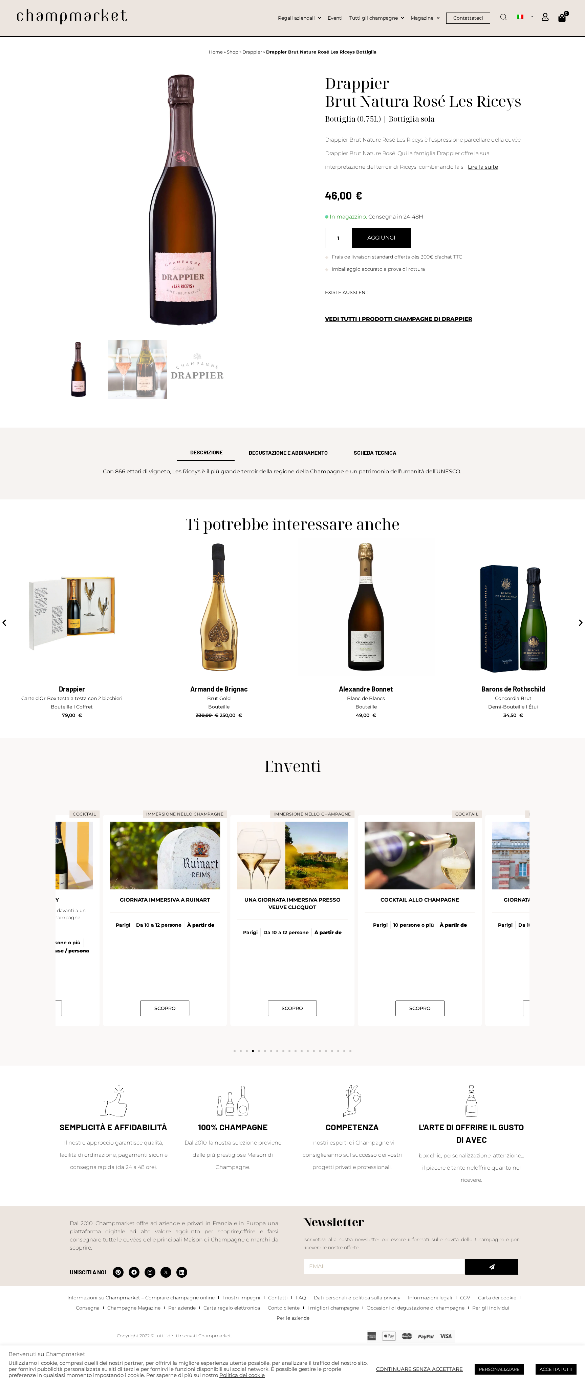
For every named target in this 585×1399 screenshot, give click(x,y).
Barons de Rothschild (513, 689)
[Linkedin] (181, 1272)
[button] (4, 623)
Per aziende (182, 1308)
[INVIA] (492, 1267)
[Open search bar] (503, 15)
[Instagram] (150, 1272)
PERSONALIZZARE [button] (499, 1369)
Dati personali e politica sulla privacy (357, 1298)
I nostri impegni (241, 1298)
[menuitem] (525, 16)
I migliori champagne (333, 1308)
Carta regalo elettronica (231, 1308)
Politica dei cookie (242, 1375)
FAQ (301, 1298)
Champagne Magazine (133, 1308)
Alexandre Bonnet (366, 689)
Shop (232, 52)
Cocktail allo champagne (420, 900)
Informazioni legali (430, 1298)
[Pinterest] (118, 1272)
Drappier (252, 52)
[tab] (206, 453)
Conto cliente (284, 1308)
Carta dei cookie (497, 1298)
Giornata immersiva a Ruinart (165, 900)
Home (216, 52)
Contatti (278, 1298)
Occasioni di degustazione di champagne (415, 1308)
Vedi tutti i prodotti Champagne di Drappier (398, 319)
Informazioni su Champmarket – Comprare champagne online (141, 1298)
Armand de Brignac (219, 689)
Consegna (88, 1308)
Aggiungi (381, 237)
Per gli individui (490, 1308)
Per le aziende (293, 1318)
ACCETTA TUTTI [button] (556, 1369)
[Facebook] (134, 1272)
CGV (465, 1298)
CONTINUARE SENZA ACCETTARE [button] (419, 1369)
